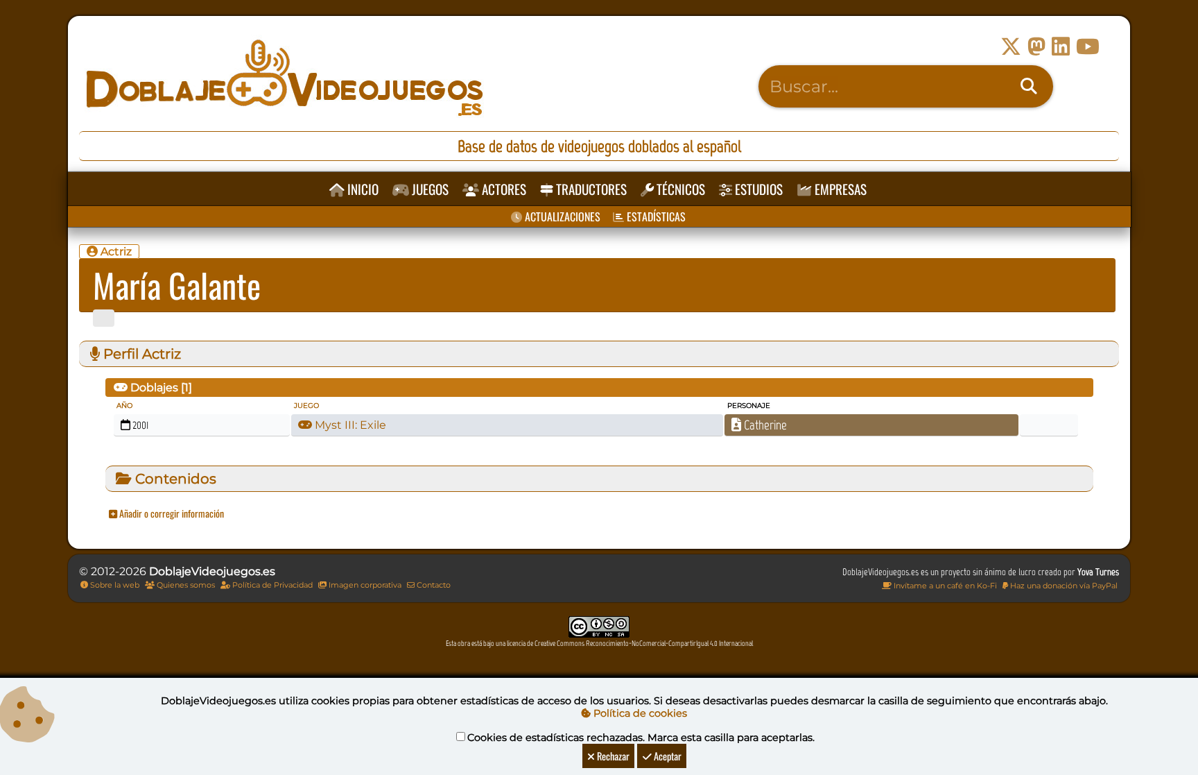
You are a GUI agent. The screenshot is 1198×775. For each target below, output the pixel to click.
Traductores (590, 189)
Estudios (757, 189)
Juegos (429, 189)
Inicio (362, 189)
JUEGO (306, 405)
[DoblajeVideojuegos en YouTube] (1088, 47)
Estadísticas (655, 216)
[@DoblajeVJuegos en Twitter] (1010, 47)
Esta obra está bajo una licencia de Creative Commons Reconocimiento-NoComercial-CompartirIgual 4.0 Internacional (599, 643)
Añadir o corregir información (170, 513)
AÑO (124, 405)
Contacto (433, 585)
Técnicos (679, 189)
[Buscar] (1028, 86)
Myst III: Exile (349, 425)
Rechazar (612, 756)
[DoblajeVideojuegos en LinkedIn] (1061, 47)
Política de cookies (639, 713)
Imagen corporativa (364, 585)
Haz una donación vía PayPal (1063, 585)
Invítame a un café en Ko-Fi (944, 585)
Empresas (839, 189)
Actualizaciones (561, 216)
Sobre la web (113, 585)
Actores (502, 189)
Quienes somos (185, 585)
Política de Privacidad (271, 585)
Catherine (764, 425)
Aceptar (667, 756)
